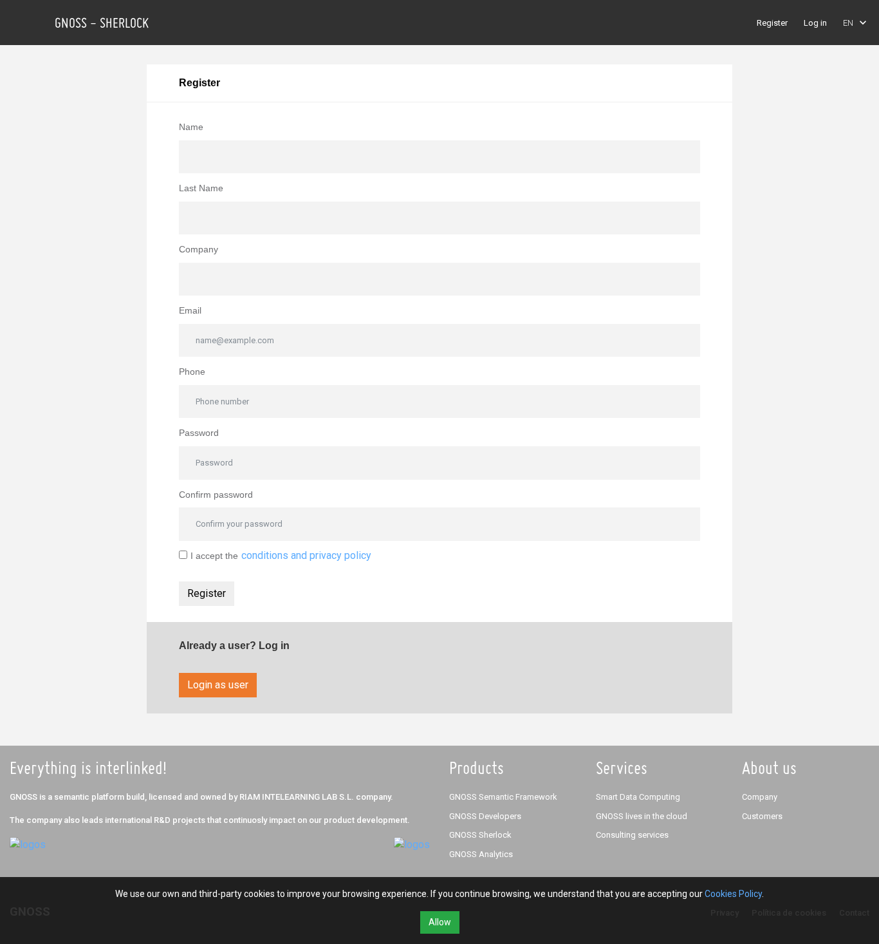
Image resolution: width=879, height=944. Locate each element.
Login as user (217, 685)
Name (191, 127)
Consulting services (632, 835)
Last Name (201, 188)
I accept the (214, 556)
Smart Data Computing (638, 797)
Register (772, 23)
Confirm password (216, 494)
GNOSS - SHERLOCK (102, 22)
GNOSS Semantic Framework (503, 797)
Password (199, 433)
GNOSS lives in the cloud (641, 816)
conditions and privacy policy (306, 555)
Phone (192, 371)
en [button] (848, 23)
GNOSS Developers (485, 816)
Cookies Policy (733, 894)
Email (190, 310)
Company (198, 249)
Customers (762, 816)
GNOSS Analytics (481, 854)
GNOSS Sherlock (480, 835)
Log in (815, 23)
